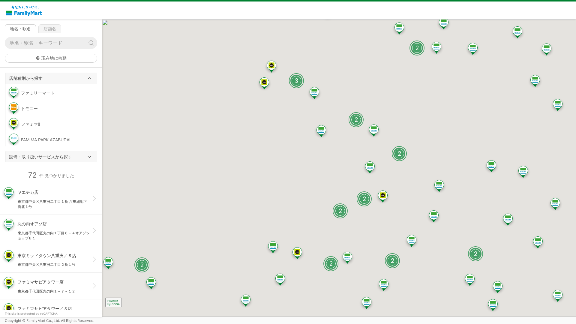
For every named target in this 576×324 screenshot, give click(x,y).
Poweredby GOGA (113, 302)
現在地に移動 (54, 58)
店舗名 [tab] (50, 28)
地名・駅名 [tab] (20, 28)
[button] (51, 78)
